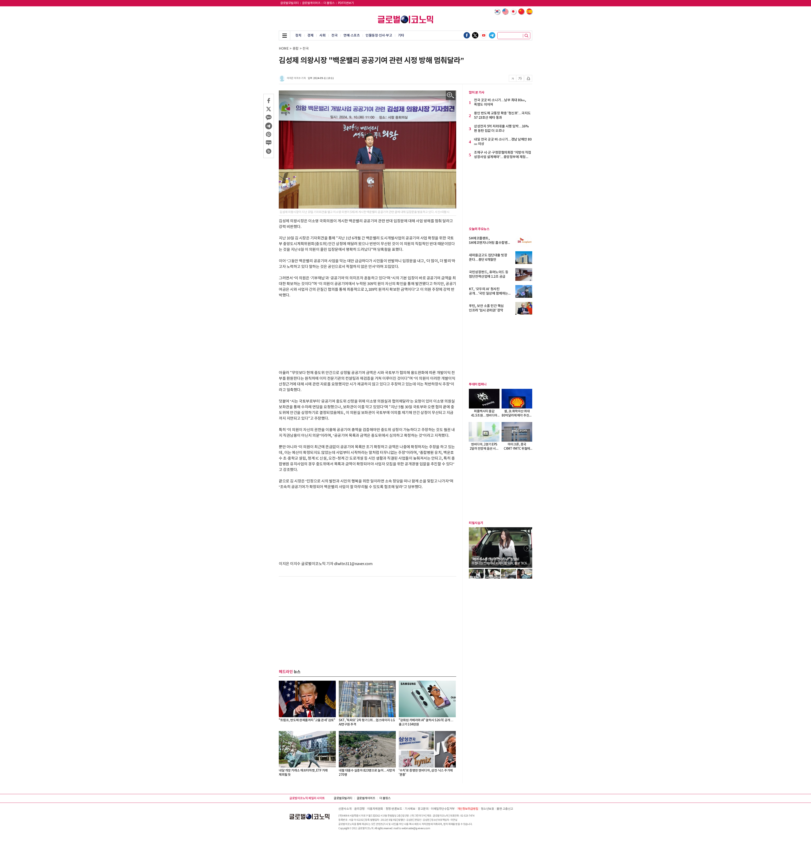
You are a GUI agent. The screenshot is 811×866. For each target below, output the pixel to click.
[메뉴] (284, 35)
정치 (298, 35)
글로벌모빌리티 (289, 3)
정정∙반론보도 (394, 809)
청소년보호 (487, 809)
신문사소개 (345, 809)
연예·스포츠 (351, 35)
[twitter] (475, 35)
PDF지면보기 (346, 3)
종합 (296, 49)
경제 (310, 35)
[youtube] (483, 35)
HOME (283, 49)
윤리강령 (359, 809)
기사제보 (410, 809)
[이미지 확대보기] (450, 95)
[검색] (526, 36)
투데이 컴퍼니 (478, 384)
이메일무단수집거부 (443, 809)
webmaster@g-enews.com (415, 828)
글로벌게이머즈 (311, 3)
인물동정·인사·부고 (379, 35)
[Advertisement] (367, 334)
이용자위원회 (375, 809)
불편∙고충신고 (505, 809)
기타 (401, 35)
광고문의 (423, 809)
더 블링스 (329, 3)
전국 (334, 35)
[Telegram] (492, 35)
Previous (474, 548)
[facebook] (467, 35)
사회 (322, 35)
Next (527, 548)
